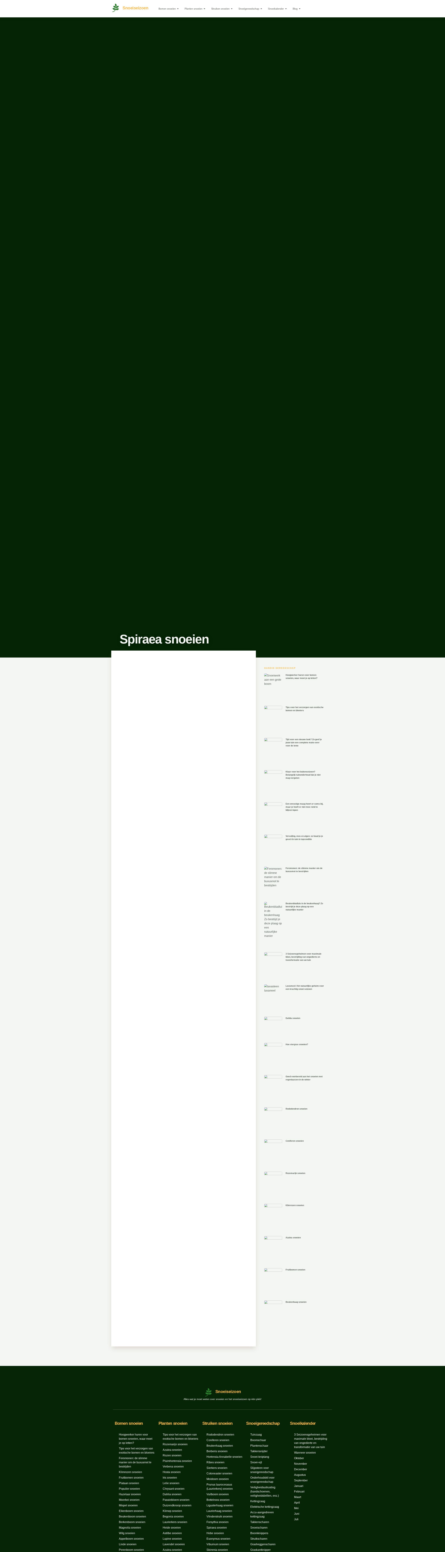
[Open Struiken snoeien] (231, 9)
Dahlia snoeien (293, 1018)
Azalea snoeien (293, 1237)
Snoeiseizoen (135, 8)
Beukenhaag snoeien (296, 1302)
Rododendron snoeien (296, 1109)
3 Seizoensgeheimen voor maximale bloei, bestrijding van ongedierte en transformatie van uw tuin (303, 957)
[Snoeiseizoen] (115, 7)
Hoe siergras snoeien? (297, 1044)
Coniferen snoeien (295, 1141)
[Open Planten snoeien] (204, 9)
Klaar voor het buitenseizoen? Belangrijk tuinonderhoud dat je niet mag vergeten (303, 775)
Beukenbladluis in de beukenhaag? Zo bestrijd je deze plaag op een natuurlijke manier (304, 906)
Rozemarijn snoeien (296, 1173)
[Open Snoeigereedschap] (261, 9)
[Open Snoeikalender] (286, 9)
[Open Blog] (299, 9)
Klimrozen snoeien (295, 1205)
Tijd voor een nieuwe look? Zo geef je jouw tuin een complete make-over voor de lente (304, 742)
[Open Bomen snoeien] (178, 9)
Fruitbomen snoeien (295, 1270)
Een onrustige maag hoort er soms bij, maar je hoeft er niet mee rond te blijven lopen (304, 807)
